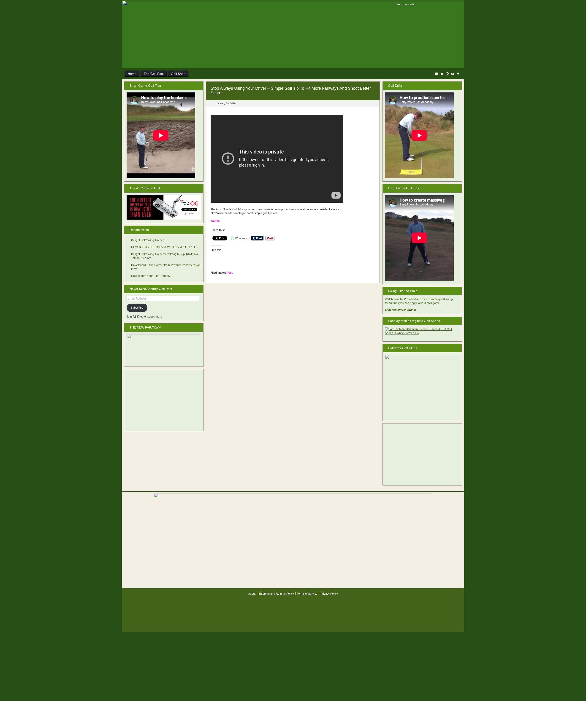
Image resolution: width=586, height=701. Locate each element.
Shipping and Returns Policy (276, 593)
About (251, 593)
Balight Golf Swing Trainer (147, 240)
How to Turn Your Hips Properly (150, 276)
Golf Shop (178, 73)
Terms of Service (307, 593)
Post (230, 272)
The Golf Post (154, 73)
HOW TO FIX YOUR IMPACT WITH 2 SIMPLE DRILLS (164, 247)
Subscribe (137, 307)
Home (132, 73)
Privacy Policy (329, 593)
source (215, 221)
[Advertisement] (164, 400)
